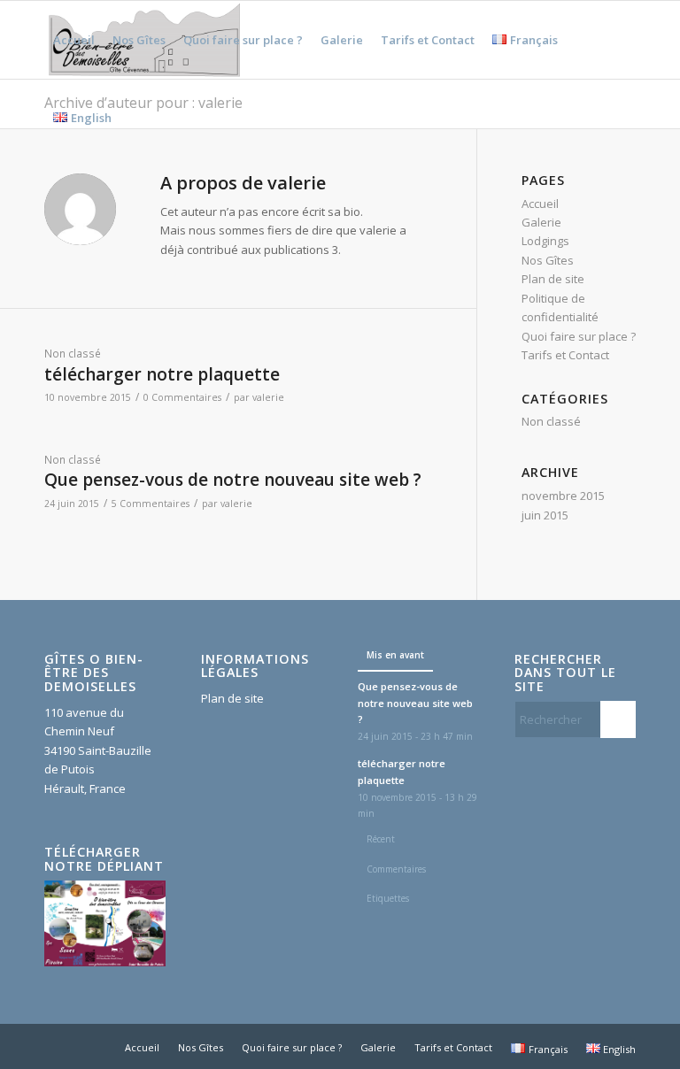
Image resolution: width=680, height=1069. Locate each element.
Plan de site (553, 279)
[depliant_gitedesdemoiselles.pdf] (105, 962)
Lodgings (545, 241)
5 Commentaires (150, 503)
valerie (268, 397)
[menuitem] (74, 40)
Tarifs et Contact (565, 355)
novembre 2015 (563, 496)
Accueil (540, 203)
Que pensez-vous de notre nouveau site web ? (232, 479)
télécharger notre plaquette (162, 374)
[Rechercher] (135, 118)
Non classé (72, 353)
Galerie (541, 222)
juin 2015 (545, 515)
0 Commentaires (182, 397)
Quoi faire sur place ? (579, 336)
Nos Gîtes (548, 260)
